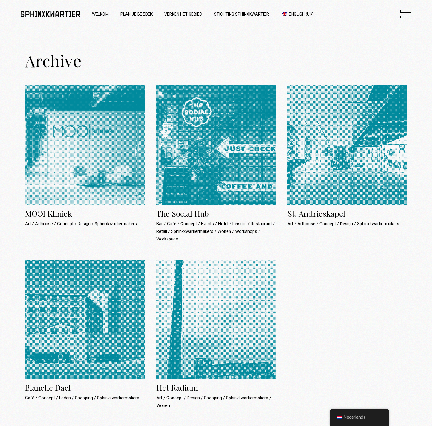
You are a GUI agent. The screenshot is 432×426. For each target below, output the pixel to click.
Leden (65, 397)
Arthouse (44, 223)
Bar (160, 223)
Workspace (167, 239)
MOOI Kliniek (48, 213)
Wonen (224, 231)
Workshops (246, 231)
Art (28, 223)
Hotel (224, 223)
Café (172, 223)
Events (208, 223)
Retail (162, 231)
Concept (66, 223)
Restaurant (262, 223)
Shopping (84, 397)
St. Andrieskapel (316, 213)
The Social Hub (182, 213)
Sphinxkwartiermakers (116, 223)
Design (85, 223)
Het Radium (177, 387)
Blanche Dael (48, 387)
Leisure (240, 223)
